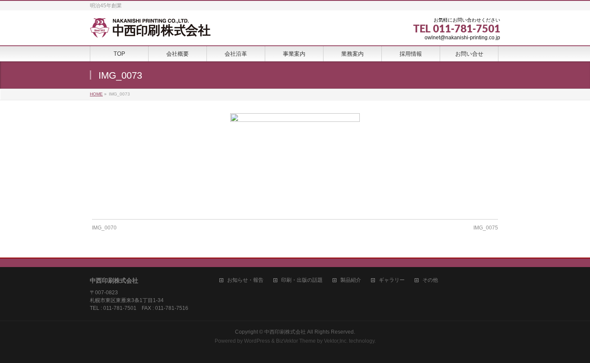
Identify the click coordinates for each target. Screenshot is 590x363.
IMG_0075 (485, 228)
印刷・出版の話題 (302, 280)
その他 (430, 280)
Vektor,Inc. (336, 341)
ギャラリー (392, 280)
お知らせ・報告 (245, 280)
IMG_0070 (104, 228)
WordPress (257, 341)
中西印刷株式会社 (285, 332)
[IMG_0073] (295, 161)
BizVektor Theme (296, 341)
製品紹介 (350, 280)
